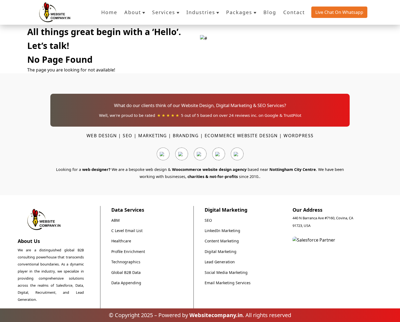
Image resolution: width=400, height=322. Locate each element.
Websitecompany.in (216, 315)
